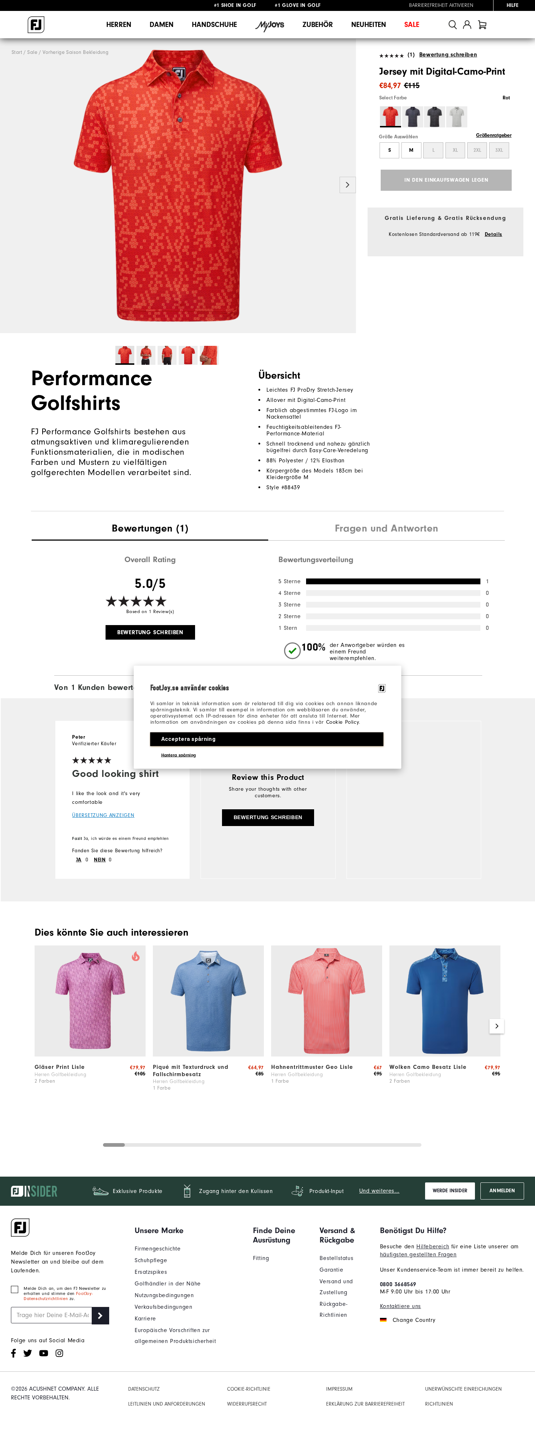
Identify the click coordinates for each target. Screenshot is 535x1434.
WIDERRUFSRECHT (247, 1404)
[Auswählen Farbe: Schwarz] (434, 116)
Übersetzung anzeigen (103, 815)
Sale (411, 24)
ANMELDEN (502, 1191)
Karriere (145, 1318)
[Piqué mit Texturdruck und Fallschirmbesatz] (208, 1054)
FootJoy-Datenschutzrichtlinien (58, 1296)
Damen (162, 24)
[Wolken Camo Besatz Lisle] (444, 1054)
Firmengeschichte (158, 1248)
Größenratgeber (493, 135)
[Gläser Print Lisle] (90, 1054)
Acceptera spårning (188, 738)
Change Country (414, 1320)
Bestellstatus (336, 1258)
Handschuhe (214, 24)
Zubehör (317, 24)
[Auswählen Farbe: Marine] (412, 116)
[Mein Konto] (467, 24)
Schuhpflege (151, 1260)
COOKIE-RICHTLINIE (248, 1389)
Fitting (261, 1258)
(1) (411, 55)
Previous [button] (8, 185)
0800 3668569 (398, 1284)
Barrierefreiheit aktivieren (441, 5)
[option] (178, 186)
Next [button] (348, 185)
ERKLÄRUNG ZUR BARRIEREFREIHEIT (365, 1404)
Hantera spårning (178, 754)
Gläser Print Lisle (60, 1067)
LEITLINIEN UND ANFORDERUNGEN (166, 1404)
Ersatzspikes (151, 1272)
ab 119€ (236, 5)
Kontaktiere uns (400, 1306)
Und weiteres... (379, 1191)
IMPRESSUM (339, 1389)
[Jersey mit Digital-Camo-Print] (178, 186)
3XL (499, 150)
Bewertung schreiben (448, 55)
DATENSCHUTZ (144, 1389)
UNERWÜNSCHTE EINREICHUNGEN (463, 1389)
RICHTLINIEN (439, 1404)
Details (493, 234)
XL (455, 150)
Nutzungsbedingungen (164, 1295)
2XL (477, 150)
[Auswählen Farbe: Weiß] (456, 116)
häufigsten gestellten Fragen (418, 1254)
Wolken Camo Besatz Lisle (428, 1067)
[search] (452, 24)
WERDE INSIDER (450, 1191)
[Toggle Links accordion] (188, 1230)
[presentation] (150, 529)
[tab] (482, 24)
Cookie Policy (342, 722)
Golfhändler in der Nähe (168, 1283)
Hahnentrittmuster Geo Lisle (312, 1067)
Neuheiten (368, 24)
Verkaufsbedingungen (163, 1307)
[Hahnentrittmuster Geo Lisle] (326, 1054)
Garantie (331, 1270)
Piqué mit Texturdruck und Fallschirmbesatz (191, 1070)
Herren (118, 24)
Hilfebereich (432, 1246)
